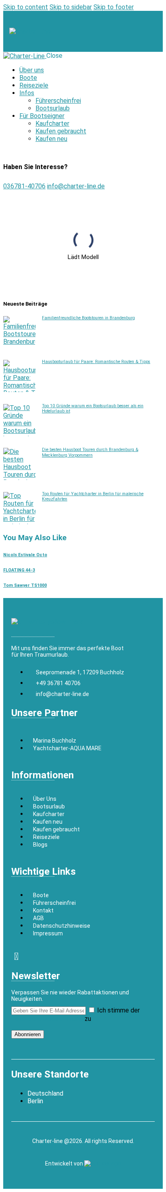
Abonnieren (28, 1034)
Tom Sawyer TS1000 (25, 585)
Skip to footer (113, 7)
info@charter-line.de (76, 186)
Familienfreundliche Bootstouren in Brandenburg (88, 317)
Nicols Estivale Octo (25, 554)
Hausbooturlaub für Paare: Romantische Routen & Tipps (96, 361)
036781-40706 (24, 186)
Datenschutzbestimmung (47, 1019)
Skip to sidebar (71, 7)
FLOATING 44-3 (19, 570)
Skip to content (25, 7)
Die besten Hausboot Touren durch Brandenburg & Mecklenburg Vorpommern (90, 452)
